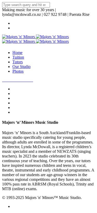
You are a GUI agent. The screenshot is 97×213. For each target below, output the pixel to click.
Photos (18, 71)
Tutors (17, 62)
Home (17, 52)
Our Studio (21, 66)
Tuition (18, 57)
